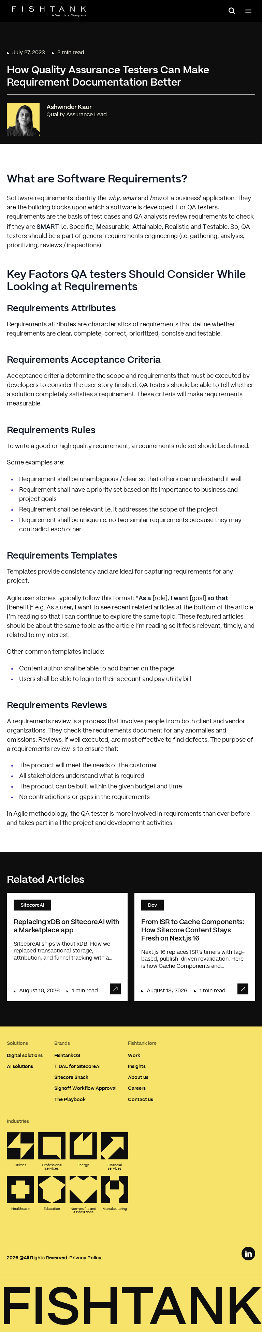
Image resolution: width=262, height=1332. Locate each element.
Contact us (140, 1099)
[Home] (49, 11)
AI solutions (20, 1066)
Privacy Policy (85, 1257)
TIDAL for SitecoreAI (77, 1066)
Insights (137, 1066)
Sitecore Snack (71, 1077)
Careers (137, 1088)
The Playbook (70, 1099)
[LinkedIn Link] (248, 1253)
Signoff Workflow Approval (85, 1088)
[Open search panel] (232, 11)
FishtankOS (67, 1055)
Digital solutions (25, 1055)
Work (134, 1055)
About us (138, 1077)
